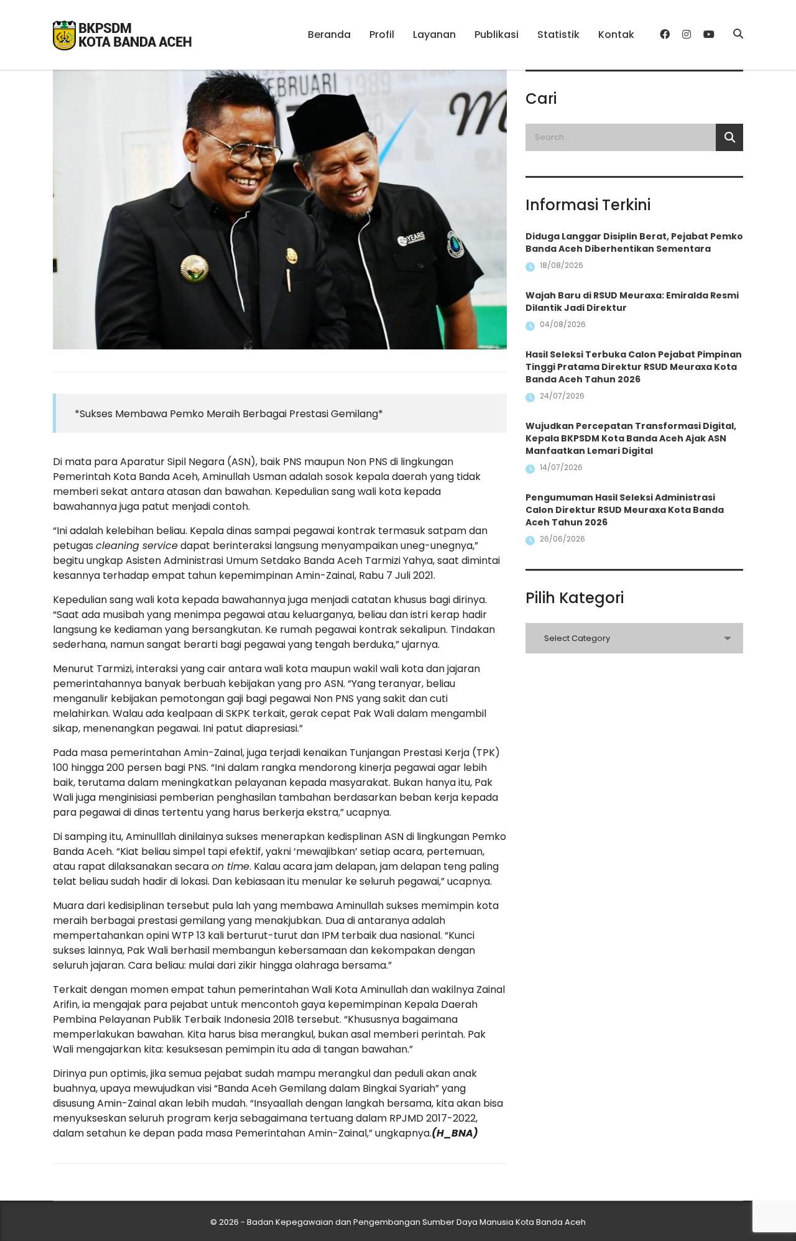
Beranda (329, 34)
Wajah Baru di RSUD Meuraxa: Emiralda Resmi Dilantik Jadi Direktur (632, 301)
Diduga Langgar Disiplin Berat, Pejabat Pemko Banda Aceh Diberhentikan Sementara (634, 242)
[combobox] (634, 638)
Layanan (434, 34)
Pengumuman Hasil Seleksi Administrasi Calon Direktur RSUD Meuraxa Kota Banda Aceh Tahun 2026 (624, 509)
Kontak (616, 34)
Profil (381, 34)
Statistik (558, 34)
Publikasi (496, 34)
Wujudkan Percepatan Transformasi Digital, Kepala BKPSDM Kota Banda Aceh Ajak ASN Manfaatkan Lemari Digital (630, 438)
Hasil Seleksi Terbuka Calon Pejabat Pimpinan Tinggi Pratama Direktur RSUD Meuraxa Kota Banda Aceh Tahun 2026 (633, 366)
